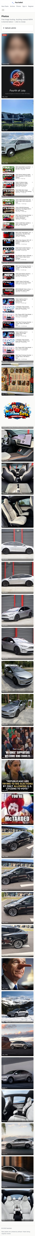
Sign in (24, 6)
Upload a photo (10, 28)
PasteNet (17, 2)
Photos (18, 6)
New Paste (4, 6)
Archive (12, 6)
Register (31, 6)
